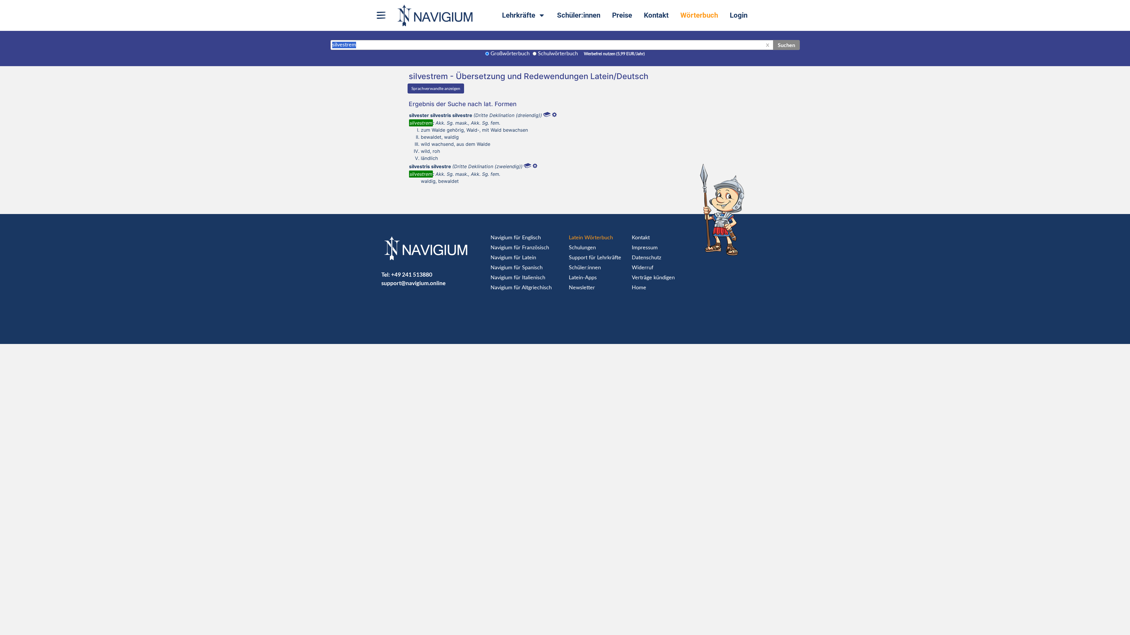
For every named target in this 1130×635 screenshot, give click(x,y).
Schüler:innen (578, 15)
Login (738, 15)
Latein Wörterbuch (591, 237)
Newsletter (582, 287)
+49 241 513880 (411, 274)
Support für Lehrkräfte (595, 257)
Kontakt (656, 15)
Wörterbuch (699, 15)
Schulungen (582, 247)
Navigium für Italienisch (518, 277)
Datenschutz (646, 257)
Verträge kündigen (653, 277)
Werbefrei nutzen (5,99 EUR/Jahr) (614, 54)
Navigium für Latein (513, 257)
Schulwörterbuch (558, 53)
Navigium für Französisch (520, 247)
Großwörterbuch (510, 53)
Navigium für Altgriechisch (521, 287)
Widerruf (642, 267)
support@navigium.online (413, 283)
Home (639, 287)
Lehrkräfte (518, 15)
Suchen (786, 45)
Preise (622, 15)
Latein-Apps (583, 277)
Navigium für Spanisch (517, 267)
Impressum (645, 247)
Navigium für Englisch (516, 237)
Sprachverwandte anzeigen (435, 88)
